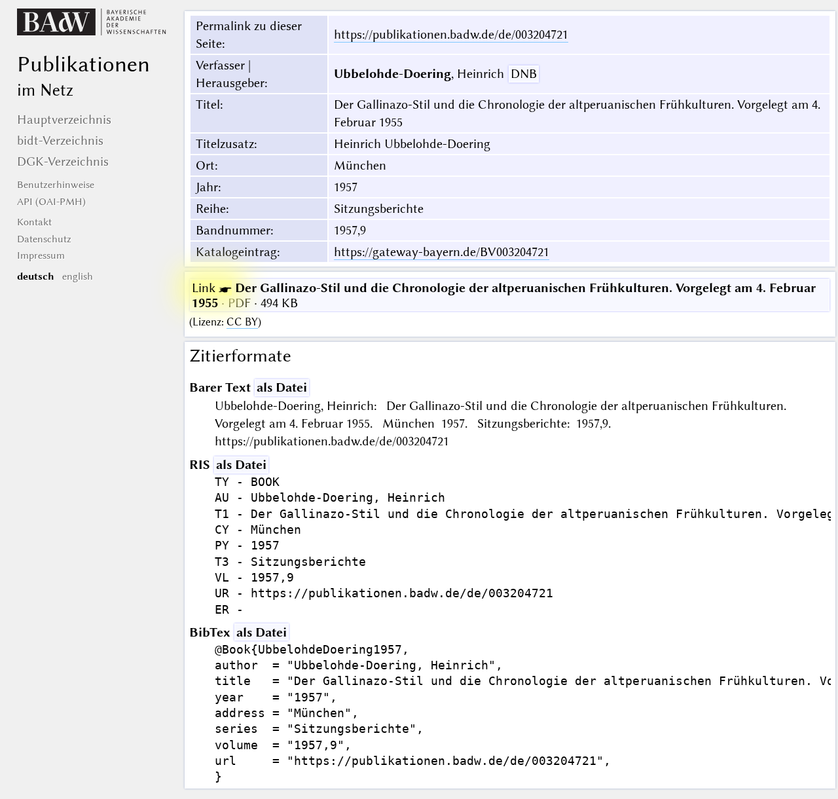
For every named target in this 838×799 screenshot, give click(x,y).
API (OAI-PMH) (51, 202)
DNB (524, 73)
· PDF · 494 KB (504, 295)
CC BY (242, 322)
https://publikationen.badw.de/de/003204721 (451, 34)
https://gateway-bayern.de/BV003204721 (441, 251)
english (77, 276)
